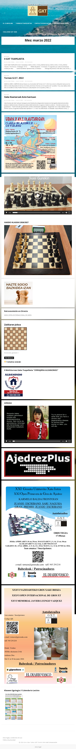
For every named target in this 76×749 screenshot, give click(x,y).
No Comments (28, 62)
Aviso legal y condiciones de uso (12, 738)
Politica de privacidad (9, 740)
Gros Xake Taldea (10, 62)
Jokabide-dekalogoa (61, 23)
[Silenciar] (66, 212)
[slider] (36, 212)
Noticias (6, 56)
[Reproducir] (7, 212)
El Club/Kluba (8, 23)
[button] (38, 195)
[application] (38, 195)
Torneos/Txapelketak (24, 23)
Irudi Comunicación (51, 742)
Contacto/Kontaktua (43, 23)
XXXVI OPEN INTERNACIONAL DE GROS (18, 315)
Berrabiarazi (9, 358)
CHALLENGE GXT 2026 (10, 32)
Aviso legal (38, 747)
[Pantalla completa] (69, 212)
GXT (36, 742)
